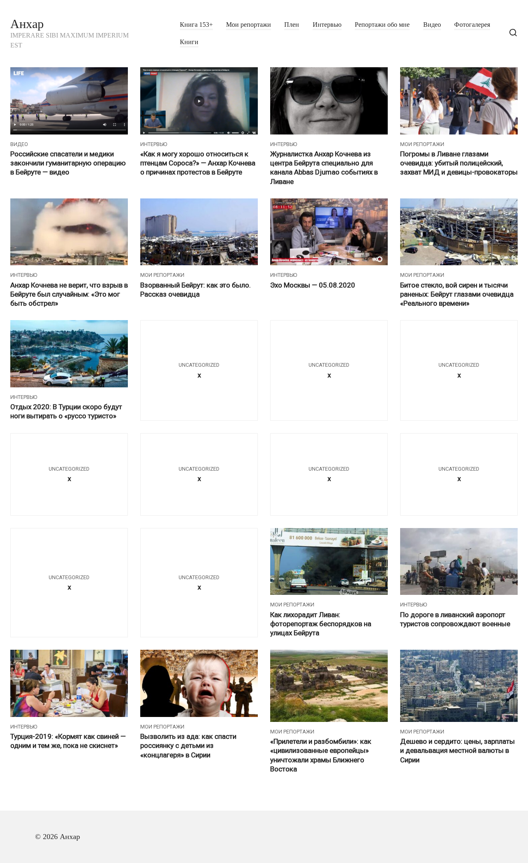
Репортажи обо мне (382, 24)
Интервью (327, 24)
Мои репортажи (248, 24)
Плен (291, 24)
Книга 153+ (196, 24)
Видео (432, 24)
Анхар (27, 24)
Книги (189, 42)
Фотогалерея (472, 24)
